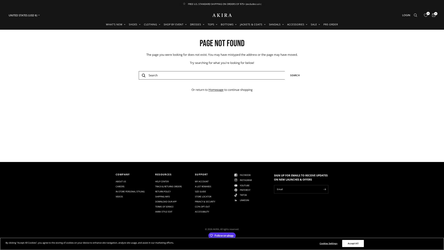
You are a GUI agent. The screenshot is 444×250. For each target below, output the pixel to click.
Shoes (133, 24)
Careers (120, 186)
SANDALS (275, 24)
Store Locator (203, 196)
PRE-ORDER (330, 24)
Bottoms (227, 24)
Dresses (195, 24)
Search (295, 75)
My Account (202, 181)
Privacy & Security (205, 201)
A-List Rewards (203, 186)
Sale (314, 24)
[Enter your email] (324, 189)
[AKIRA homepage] (222, 15)
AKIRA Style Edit (163, 211)
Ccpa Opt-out (202, 206)
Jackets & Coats (251, 24)
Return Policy (163, 191)
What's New (114, 24)
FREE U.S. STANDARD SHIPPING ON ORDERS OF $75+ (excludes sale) (225, 4)
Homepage (216, 90)
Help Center (162, 181)
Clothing (150, 24)
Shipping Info (162, 196)
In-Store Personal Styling (130, 191)
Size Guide (200, 191)
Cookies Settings (328, 243)
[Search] (415, 15)
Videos (119, 196)
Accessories (295, 24)
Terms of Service (164, 206)
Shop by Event (173, 24)
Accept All (353, 243)
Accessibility (202, 211)
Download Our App (166, 201)
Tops (211, 24)
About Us (121, 181)
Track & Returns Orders (168, 186)
